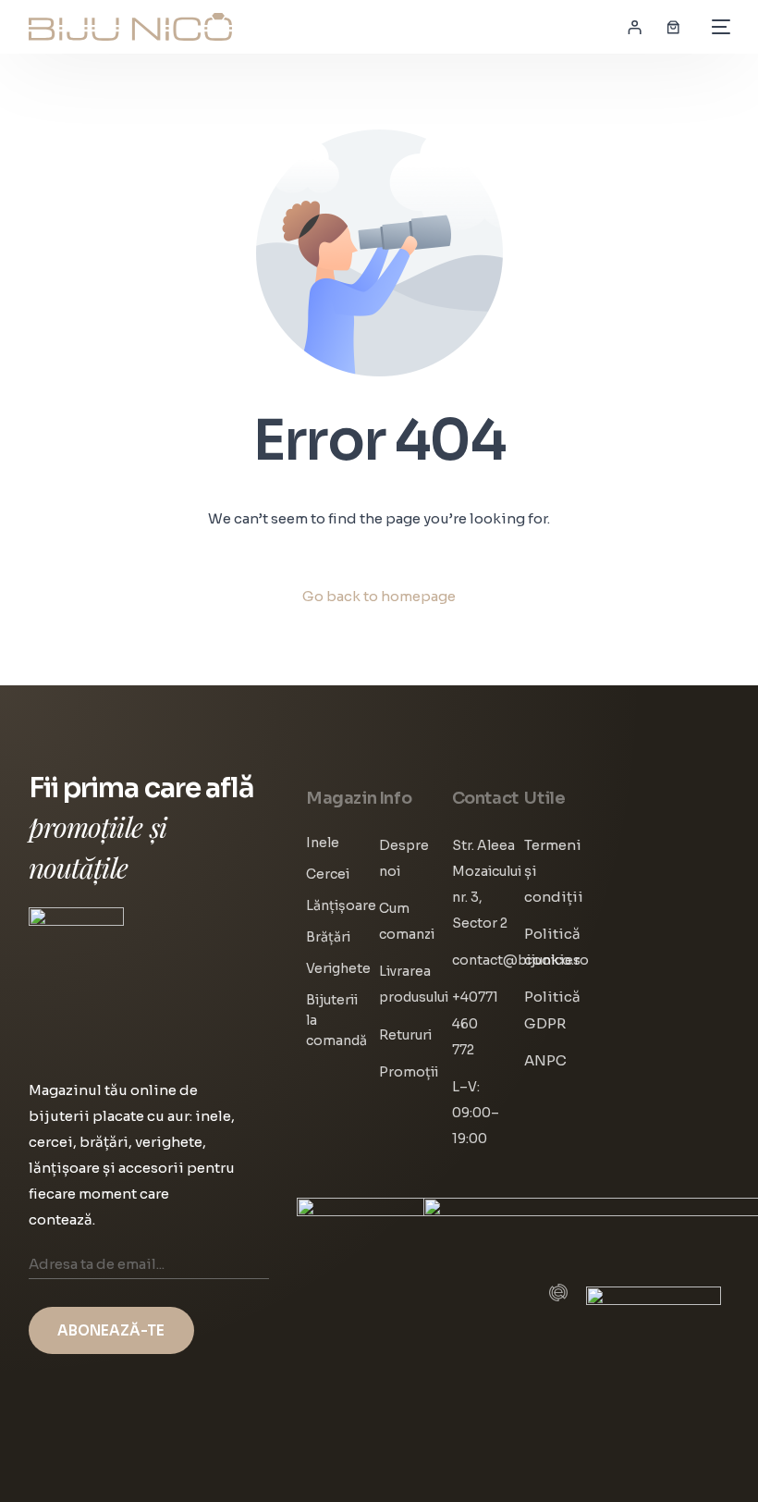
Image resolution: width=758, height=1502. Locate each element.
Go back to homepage (379, 596)
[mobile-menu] (716, 27)
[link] (673, 27)
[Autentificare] (634, 27)
